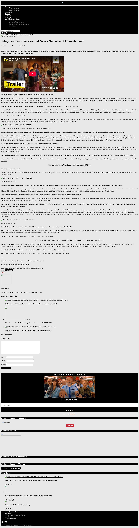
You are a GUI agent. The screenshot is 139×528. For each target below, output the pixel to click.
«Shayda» (32, 51)
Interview (12, 36)
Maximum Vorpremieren (17, 22)
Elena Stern (7, 46)
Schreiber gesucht (14, 21)
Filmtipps (8, 7)
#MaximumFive (14, 10)
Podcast (7, 14)
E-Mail (3, 361)
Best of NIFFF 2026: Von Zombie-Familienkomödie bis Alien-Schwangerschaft (31, 304)
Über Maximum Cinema (12, 19)
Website (3, 364)
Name (3, 357)
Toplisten (8, 15)
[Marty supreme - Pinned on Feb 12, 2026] (6, 422)
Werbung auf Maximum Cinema (19, 24)
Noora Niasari (25, 268)
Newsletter (8, 17)
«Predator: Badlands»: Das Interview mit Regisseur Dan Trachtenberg (28, 330)
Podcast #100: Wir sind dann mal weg (17, 505)
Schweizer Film (14, 8)
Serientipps (8, 12)
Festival (65, 300)
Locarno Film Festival (14, 268)
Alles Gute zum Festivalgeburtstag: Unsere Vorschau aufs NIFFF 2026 (28, 323)
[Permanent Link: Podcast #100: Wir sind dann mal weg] (10, 501)
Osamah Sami (34, 268)
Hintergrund (5, 36)
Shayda (40, 268)
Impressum (12, 26)
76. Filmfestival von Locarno (48, 51)
